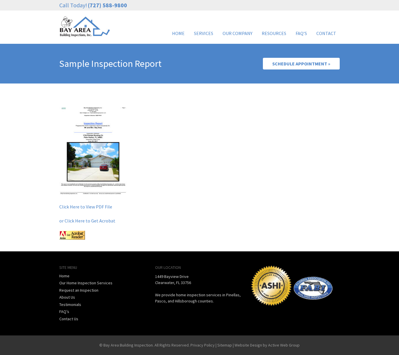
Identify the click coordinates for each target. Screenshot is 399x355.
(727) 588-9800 (107, 5)
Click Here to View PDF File (85, 207)
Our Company (237, 33)
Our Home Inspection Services (85, 283)
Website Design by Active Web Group (267, 345)
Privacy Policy (202, 345)
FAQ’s (301, 33)
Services (203, 33)
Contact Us (68, 318)
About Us (67, 297)
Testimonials (70, 304)
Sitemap (224, 345)
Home (178, 33)
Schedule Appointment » (301, 64)
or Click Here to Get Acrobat (87, 221)
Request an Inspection (78, 290)
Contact (326, 33)
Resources (274, 33)
